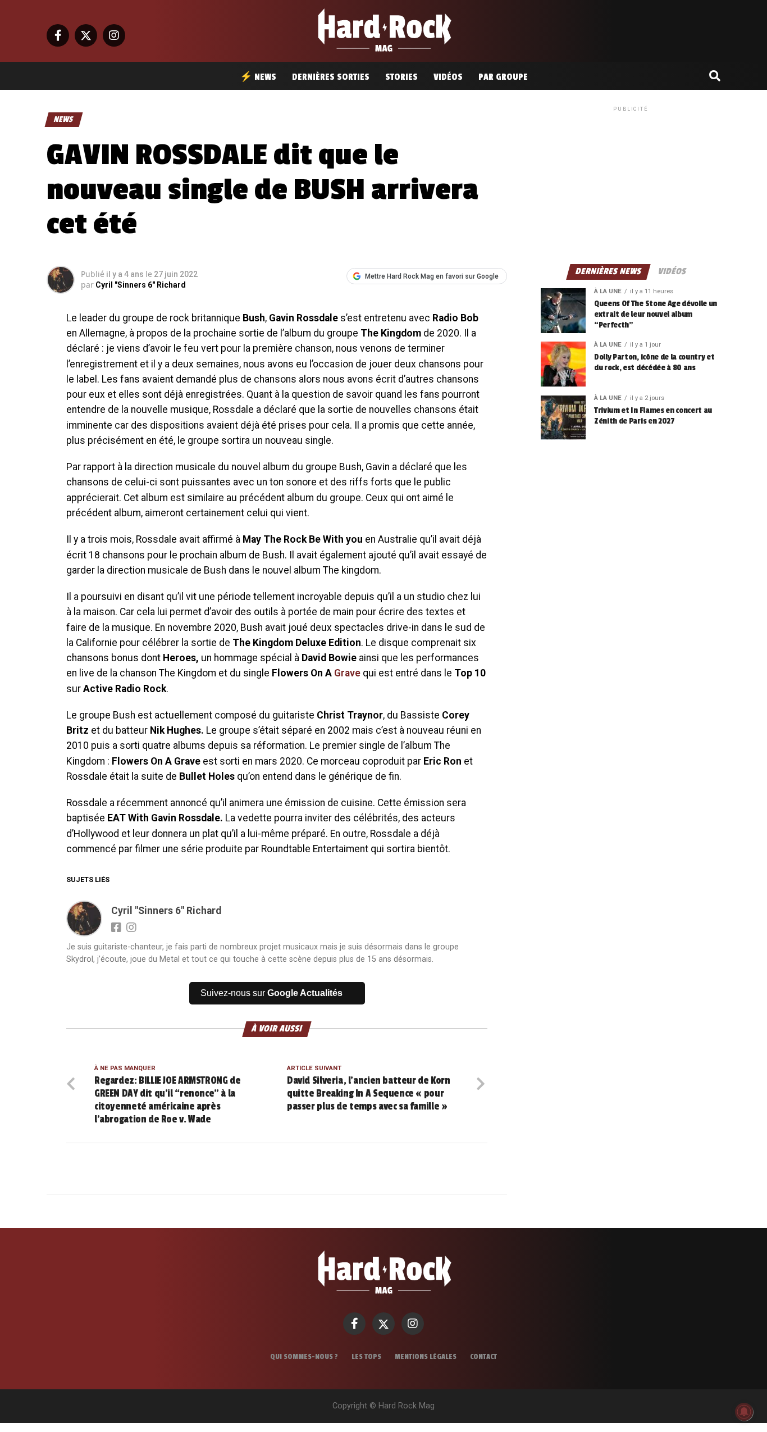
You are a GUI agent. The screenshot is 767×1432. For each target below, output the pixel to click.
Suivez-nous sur (271, 993)
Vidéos (448, 77)
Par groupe (503, 77)
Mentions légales (425, 1356)
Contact (483, 1356)
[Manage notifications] (744, 1412)
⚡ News (258, 77)
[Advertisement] (630, 184)
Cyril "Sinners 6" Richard (140, 284)
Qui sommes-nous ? (304, 1356)
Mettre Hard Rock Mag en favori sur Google (432, 276)
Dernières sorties (330, 77)
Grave (347, 673)
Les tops (366, 1356)
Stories (401, 77)
